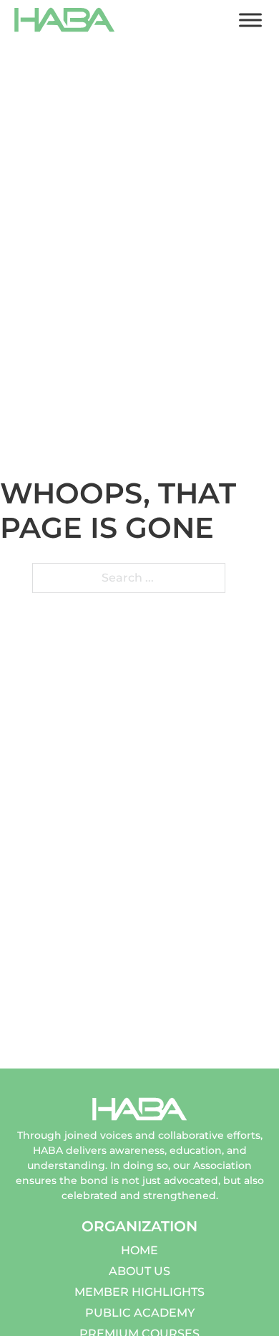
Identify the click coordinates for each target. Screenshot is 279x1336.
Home (139, 1250)
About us (139, 1271)
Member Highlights (139, 1292)
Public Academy (140, 1313)
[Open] (250, 20)
